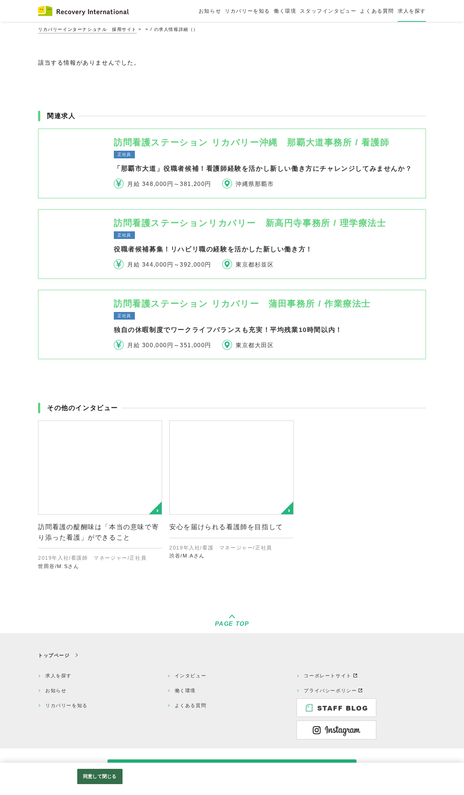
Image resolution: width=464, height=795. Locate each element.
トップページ (54, 655)
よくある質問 (191, 705)
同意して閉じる (99, 776)
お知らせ (55, 690)
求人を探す (58, 675)
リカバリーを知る (66, 705)
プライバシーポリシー (330, 690)
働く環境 (185, 690)
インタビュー (191, 675)
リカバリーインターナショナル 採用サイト (87, 29)
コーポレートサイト (327, 675)
